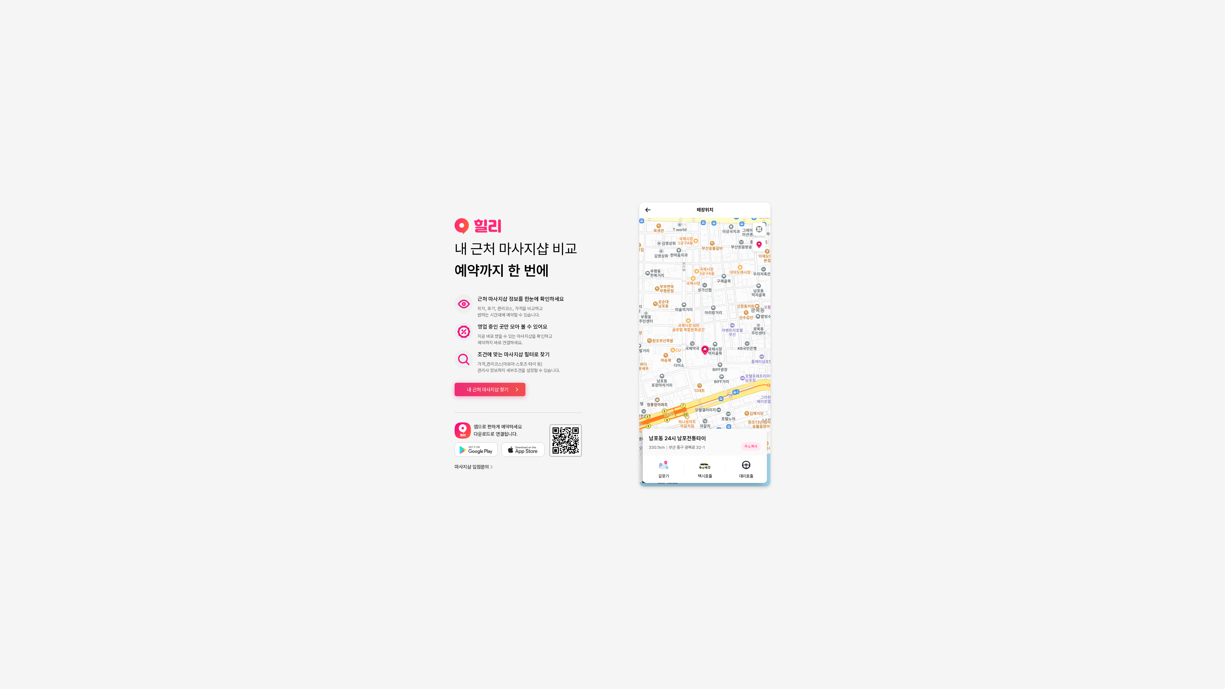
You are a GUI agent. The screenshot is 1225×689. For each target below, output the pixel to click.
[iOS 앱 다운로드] (523, 449)
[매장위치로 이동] (759, 244)
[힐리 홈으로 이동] (518, 226)
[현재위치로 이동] (759, 229)
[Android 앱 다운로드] (476, 449)
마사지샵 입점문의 (472, 467)
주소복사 (751, 446)
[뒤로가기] (648, 210)
